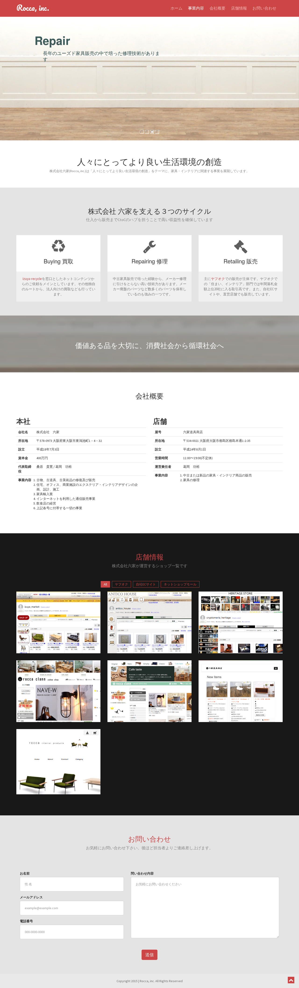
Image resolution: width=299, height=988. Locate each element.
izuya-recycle (32, 278)
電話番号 (26, 921)
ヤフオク (218, 278)
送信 (149, 954)
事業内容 (196, 8)
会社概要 (217, 8)
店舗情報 (239, 8)
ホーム (176, 8)
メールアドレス (31, 897)
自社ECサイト (146, 584)
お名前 (25, 873)
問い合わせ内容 (142, 873)
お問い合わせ (264, 8)
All (105, 584)
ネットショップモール (180, 584)
